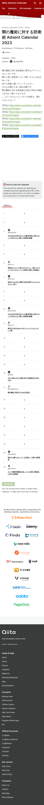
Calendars (12, 8)
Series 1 (7, 205)
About (4, 657)
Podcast (5, 755)
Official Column (8, 704)
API (3, 724)
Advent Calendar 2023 (12, 27)
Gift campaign (25, 8)
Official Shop (7, 774)
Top (3, 8)
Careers (5, 789)
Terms (4, 661)
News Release (7, 797)
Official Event (7, 700)
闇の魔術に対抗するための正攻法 (19, 392)
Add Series (8, 484)
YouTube (5, 751)
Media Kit (5, 673)
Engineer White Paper (10, 720)
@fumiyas (11, 279)
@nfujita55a (12, 232)
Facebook (6, 747)
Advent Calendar (8, 708)
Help (4, 682)
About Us (5, 785)
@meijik (10, 375)
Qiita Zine (6, 770)
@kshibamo (12, 468)
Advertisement (8, 685)
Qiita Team (6, 766)
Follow (6, 52)
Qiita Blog (6, 793)
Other (27, 27)
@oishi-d (11, 264)
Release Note (7, 696)
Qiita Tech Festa (8, 712)
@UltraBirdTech (13, 389)
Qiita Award (6, 716)
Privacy (5, 665)
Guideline (5, 669)
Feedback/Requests (10, 677)
